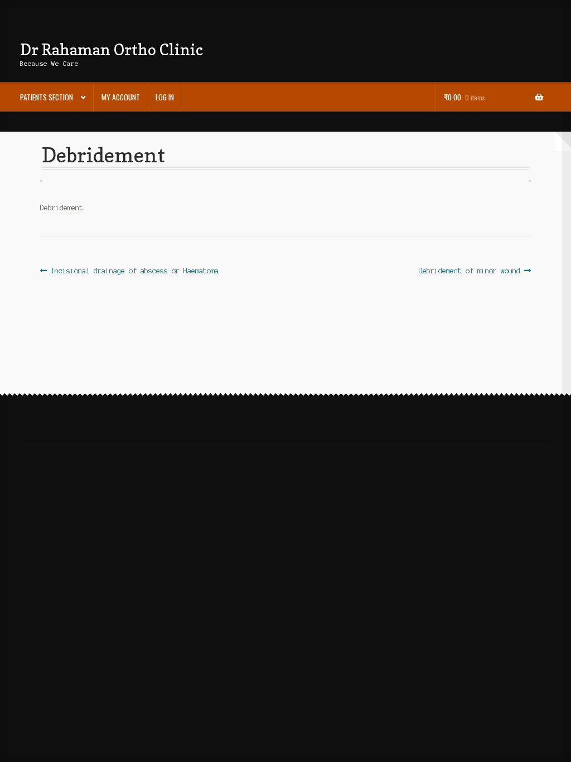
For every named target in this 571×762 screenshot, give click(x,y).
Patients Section (46, 97)
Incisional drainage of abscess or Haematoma (134, 271)
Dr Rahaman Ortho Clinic (111, 49)
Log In (165, 97)
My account (120, 97)
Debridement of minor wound (469, 271)
